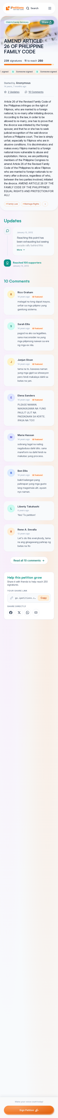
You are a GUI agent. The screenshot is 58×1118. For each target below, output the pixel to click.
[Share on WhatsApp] (27, 612)
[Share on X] (19, 612)
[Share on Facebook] (10, 612)
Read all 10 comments (29, 560)
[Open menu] (49, 8)
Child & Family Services (17, 22)
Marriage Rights (31, 204)
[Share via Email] (35, 612)
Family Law (12, 204)
